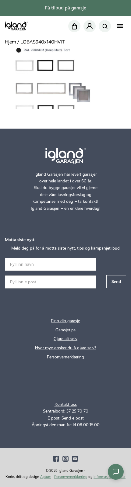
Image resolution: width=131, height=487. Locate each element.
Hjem (10, 42)
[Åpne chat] (116, 472)
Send (116, 281)
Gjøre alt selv (65, 338)
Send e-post (73, 418)
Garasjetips (65, 330)
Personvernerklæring (65, 357)
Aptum (45, 477)
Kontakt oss (66, 404)
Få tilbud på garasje (65, 8)
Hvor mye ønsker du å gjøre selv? (65, 348)
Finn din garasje (65, 320)
